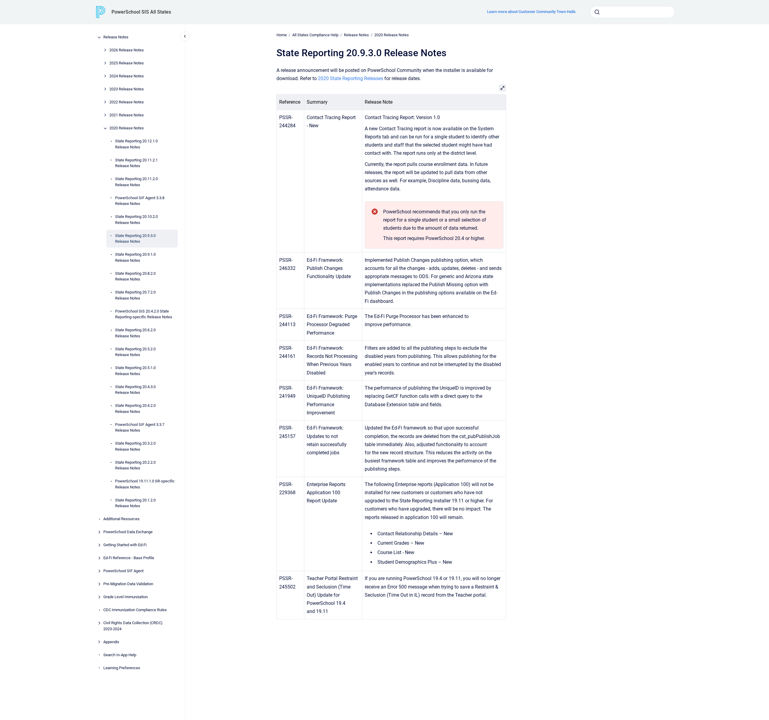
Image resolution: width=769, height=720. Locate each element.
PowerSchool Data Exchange (128, 532)
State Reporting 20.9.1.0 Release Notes (135, 257)
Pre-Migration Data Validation (128, 584)
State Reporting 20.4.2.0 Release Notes (135, 409)
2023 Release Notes (126, 89)
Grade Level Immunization (125, 597)
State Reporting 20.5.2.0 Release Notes (135, 352)
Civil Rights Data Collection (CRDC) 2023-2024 (133, 626)
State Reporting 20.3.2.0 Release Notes (135, 446)
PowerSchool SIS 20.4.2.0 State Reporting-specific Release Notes (143, 314)
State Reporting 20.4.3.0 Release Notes (135, 389)
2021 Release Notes (126, 115)
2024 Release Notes (126, 76)
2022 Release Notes (126, 102)
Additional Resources (121, 519)
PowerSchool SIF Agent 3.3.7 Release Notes (139, 427)
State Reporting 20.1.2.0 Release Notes (135, 503)
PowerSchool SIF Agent (123, 571)
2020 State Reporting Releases (350, 78)
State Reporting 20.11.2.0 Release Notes (136, 182)
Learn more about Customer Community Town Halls (531, 11)
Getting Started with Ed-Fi (125, 545)
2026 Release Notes (126, 50)
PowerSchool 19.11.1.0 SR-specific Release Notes (145, 484)
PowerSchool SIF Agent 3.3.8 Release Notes (139, 201)
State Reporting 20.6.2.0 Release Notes (135, 333)
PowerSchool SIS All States (141, 12)
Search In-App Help (119, 655)
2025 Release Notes (126, 63)
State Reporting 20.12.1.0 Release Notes (136, 144)
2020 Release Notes (126, 128)
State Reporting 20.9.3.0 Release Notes (135, 238)
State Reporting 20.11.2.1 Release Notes (136, 163)
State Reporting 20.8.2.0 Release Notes (135, 276)
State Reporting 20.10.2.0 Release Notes (136, 220)
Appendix (111, 642)
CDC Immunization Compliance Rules (135, 610)
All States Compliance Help (315, 35)
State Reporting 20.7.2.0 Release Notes (135, 295)
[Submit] (597, 12)
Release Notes (115, 37)
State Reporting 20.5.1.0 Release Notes (135, 371)
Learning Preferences (121, 668)
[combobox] (632, 12)
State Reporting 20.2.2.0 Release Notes (135, 465)
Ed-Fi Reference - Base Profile (128, 558)
